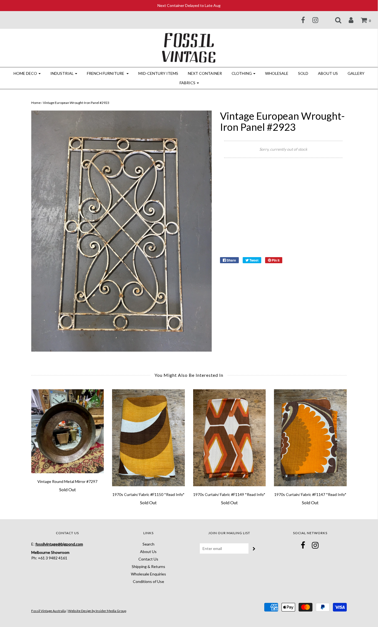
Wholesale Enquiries (148, 574)
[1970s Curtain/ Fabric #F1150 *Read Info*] (148, 437)
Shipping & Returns (148, 566)
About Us (328, 73)
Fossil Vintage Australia (48, 611)
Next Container (205, 73)
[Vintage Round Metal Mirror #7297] (67, 431)
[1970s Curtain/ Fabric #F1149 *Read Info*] (229, 437)
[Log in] (347, 20)
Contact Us (148, 559)
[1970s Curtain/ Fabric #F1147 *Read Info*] (310, 437)
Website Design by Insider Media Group (97, 611)
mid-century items (158, 73)
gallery (356, 73)
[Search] (334, 20)
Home (36, 103)
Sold (303, 73)
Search (148, 544)
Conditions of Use (148, 581)
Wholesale (276, 73)
